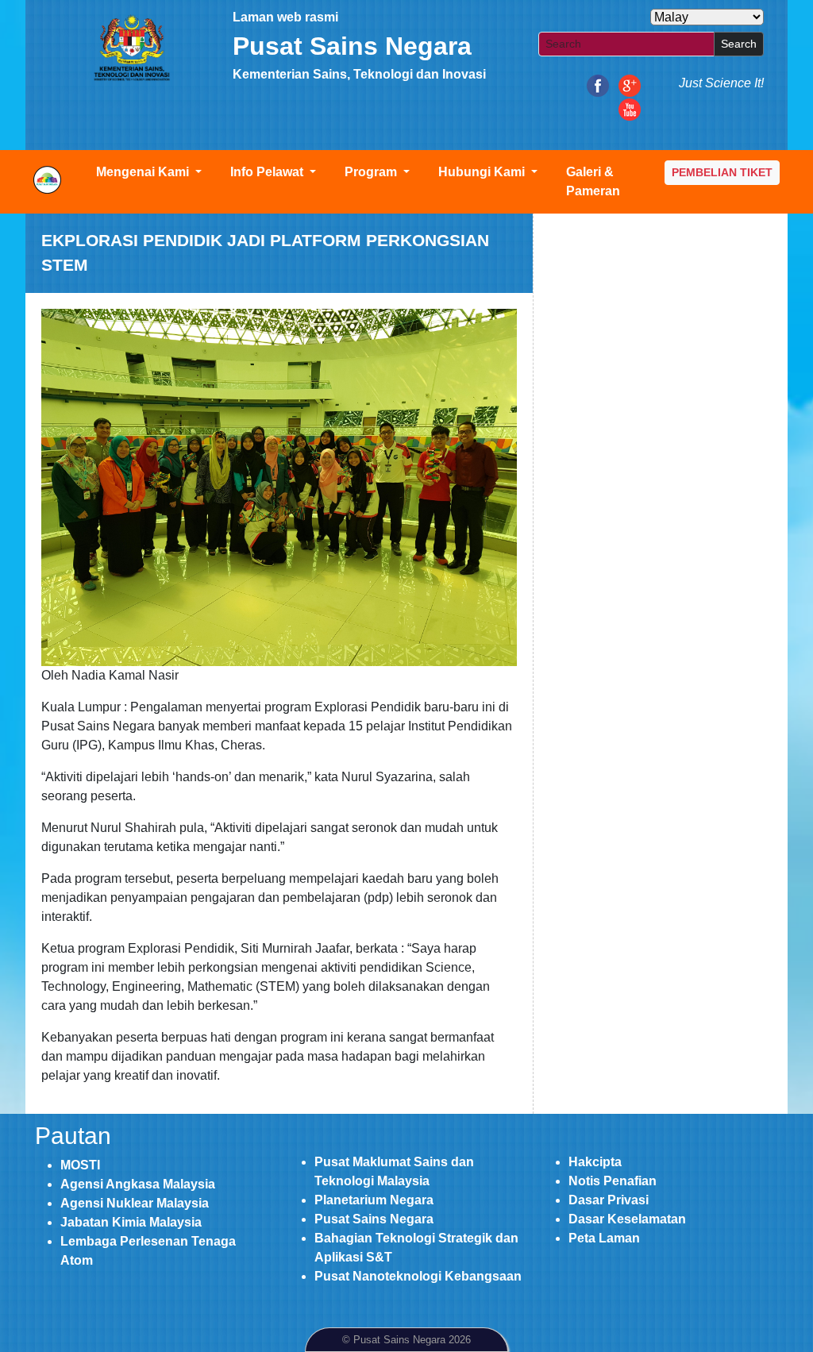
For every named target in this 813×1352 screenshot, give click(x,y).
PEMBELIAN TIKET (722, 172)
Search (739, 43)
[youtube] (630, 108)
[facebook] (598, 84)
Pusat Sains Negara (373, 1219)
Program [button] (372, 172)
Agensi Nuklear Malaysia (134, 1203)
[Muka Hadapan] (131, 47)
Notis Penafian (612, 1181)
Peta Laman (604, 1238)
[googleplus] (630, 84)
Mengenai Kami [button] (144, 172)
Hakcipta (595, 1162)
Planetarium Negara (373, 1200)
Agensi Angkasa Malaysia (137, 1184)
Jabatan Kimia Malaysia (131, 1222)
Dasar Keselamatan (627, 1219)
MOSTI (80, 1165)
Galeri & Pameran (593, 181)
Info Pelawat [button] (268, 172)
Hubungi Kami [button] (483, 172)
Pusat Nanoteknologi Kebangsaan (418, 1276)
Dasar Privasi (608, 1200)
